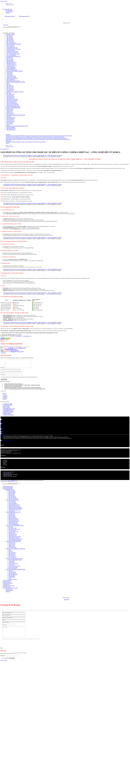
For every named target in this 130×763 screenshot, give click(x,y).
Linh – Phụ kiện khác (11, 55)
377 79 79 (11, 350)
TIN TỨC (5, 398)
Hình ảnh (8, 12)
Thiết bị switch (12, 546)
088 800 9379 (14, 351)
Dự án (4, 394)
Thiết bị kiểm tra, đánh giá (14, 537)
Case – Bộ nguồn (12, 502)
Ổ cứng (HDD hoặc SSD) (14, 504)
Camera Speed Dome (13, 567)
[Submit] (3, 485)
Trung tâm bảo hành (13, 587)
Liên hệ (7, 143)
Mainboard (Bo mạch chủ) (14, 505)
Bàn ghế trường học (13, 573)
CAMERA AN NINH (18, 71)
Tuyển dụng (8, 140)
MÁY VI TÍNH (6, 407)
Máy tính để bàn (12, 492)
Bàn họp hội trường (13, 579)
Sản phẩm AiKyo (9, 11)
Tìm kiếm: (5, 27)
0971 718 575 (21, 351)
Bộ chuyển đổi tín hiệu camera (13, 80)
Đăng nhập (12, 658)
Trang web (3, 374)
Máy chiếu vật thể (12, 528)
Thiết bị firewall (12, 543)
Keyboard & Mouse (13, 503)
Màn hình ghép (12, 515)
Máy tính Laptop (12, 496)
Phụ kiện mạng (12, 542)
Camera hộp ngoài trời (13, 563)
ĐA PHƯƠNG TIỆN (7, 405)
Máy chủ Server (12, 491)
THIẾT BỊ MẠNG (7, 413)
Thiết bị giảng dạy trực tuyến (15, 536)
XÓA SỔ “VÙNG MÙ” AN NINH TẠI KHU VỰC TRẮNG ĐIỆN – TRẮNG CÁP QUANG (22, 385)
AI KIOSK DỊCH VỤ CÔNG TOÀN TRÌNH (13, 386)
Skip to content (4, 1)
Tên (2, 369)
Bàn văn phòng (12, 575)
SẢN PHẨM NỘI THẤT (20, 115)
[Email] (8, 338)
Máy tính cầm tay (12, 497)
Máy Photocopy (12, 554)
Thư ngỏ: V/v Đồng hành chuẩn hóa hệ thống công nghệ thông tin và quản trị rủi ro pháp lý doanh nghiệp (24, 388)
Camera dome (12, 562)
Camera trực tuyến (12, 535)
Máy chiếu (11, 526)
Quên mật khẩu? (4, 660)
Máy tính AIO (11, 493)
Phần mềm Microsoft (11, 129)
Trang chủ (11, 486)
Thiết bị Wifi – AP (10, 113)
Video (4, 399)
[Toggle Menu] (3, 132)
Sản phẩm (11, 488)
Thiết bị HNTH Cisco (13, 523)
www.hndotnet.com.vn (27, 336)
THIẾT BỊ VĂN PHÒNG (20, 82)
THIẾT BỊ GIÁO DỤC (19, 91)
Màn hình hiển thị (12, 517)
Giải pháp (5, 395)
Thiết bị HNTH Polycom (12, 69)
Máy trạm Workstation (11, 42)
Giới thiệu (8, 134)
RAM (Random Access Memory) (16, 508)
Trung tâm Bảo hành (7, 9)
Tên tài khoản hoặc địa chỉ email (7, 653)
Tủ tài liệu (11, 570)
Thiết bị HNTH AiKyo (13, 521)
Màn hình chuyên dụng (14, 519)
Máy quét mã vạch (13, 556)
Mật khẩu (3, 655)
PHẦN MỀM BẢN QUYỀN (22, 126)
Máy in (10, 550)
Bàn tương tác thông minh (14, 529)
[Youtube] (3, 338)
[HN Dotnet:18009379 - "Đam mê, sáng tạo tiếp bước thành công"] (15, 16)
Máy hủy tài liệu (12, 553)
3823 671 (17, 350)
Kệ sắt (8, 124)
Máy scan (11, 551)
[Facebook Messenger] (1, 338)
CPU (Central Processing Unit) (15, 507)
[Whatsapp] (6, 338)
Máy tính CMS (9, 10)
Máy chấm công (12, 552)
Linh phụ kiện (6, 406)
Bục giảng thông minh (13, 531)
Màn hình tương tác (13, 534)
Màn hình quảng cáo (13, 518)
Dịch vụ (5, 393)
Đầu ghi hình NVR (13, 568)
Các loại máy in (10, 90)
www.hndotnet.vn (18, 336)
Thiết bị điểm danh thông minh (13, 106)
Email (2, 372)
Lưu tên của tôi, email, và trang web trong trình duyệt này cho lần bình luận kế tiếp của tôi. (19, 377)
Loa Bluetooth (12, 513)
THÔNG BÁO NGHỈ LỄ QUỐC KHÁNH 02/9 (13, 383)
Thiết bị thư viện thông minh (15, 540)
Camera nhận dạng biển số (14, 565)
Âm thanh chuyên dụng (14, 520)
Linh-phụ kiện (12, 510)
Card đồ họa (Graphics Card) (15, 509)
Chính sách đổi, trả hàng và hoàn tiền (10, 474)
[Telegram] (5, 338)
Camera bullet (12, 561)
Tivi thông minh (12, 530)
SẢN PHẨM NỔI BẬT (8, 410)
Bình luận (3, 367)
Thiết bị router (12, 545)
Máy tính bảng (12, 494)
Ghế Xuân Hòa (12, 576)
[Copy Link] (10, 338)
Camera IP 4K (12, 564)
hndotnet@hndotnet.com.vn (11, 349)
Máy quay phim (12, 514)
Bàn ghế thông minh (13, 574)
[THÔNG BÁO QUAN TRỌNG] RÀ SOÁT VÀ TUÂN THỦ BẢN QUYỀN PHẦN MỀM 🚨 (22, 387)
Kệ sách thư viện (12, 572)
